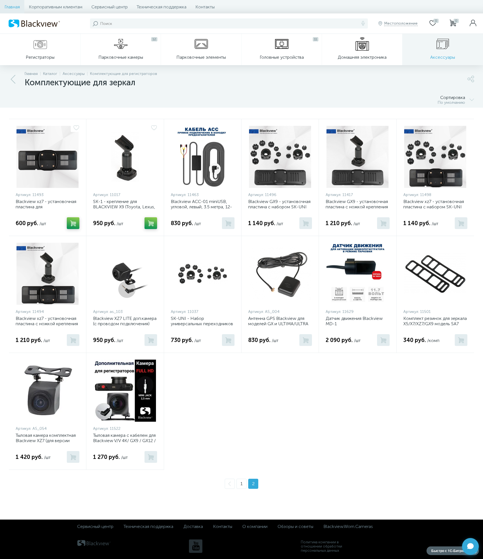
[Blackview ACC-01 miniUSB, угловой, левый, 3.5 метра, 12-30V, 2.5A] (203, 157)
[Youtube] (195, 546)
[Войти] (473, 23)
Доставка (193, 526)
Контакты (205, 7)
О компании (254, 526)
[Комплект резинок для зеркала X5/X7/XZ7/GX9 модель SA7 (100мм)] (435, 274)
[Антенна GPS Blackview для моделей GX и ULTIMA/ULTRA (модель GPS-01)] (280, 274)
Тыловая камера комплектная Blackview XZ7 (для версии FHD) (46, 441)
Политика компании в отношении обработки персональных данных (321, 546)
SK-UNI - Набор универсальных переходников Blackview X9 (202, 324)
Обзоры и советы (295, 526)
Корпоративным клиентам (55, 7)
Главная (12, 7)
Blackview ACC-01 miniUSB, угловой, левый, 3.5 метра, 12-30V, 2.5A (201, 207)
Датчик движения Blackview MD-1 (354, 321)
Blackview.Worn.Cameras (348, 526)
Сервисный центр (109, 7)
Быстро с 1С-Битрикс (449, 550)
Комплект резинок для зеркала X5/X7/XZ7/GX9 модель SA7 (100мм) (435, 324)
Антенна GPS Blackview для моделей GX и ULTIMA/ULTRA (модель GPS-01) (278, 324)
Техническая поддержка (161, 7)
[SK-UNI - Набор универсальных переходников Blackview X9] (203, 274)
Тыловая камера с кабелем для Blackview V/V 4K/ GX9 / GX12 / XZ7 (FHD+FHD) (124, 441)
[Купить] (73, 223)
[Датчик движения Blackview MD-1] (357, 274)
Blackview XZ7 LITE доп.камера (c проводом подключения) (125, 321)
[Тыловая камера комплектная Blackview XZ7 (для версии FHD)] (47, 391)
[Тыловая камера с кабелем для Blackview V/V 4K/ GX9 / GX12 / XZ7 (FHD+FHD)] (125, 391)
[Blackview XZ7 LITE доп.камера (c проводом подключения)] (125, 274)
